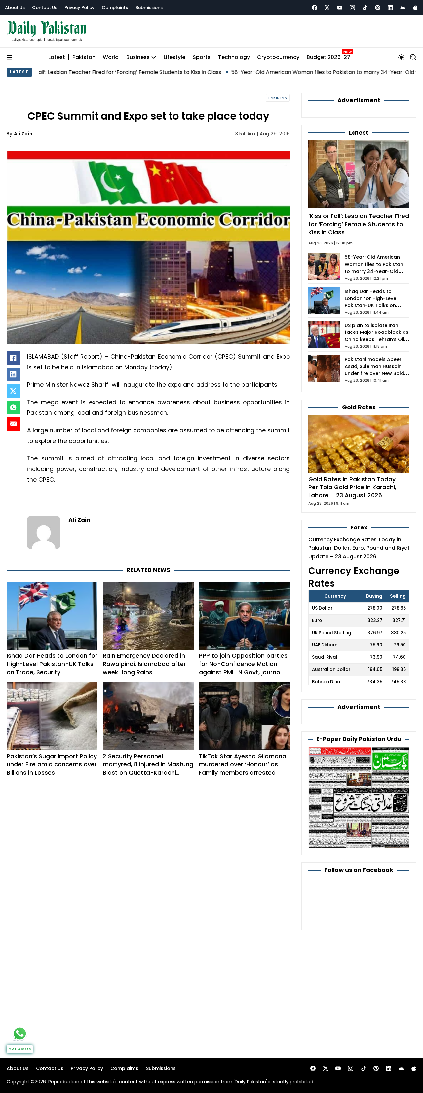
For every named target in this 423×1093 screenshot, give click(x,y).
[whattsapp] (20, 1033)
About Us (15, 7)
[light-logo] (48, 31)
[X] (13, 391)
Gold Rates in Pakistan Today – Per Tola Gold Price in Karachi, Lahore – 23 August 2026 (355, 487)
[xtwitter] (327, 7)
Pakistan (84, 57)
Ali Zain (23, 133)
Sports (202, 57)
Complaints (115, 7)
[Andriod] (402, 7)
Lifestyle (174, 57)
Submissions (149, 7)
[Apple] (415, 7)
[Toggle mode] (401, 57)
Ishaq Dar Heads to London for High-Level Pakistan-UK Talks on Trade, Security (52, 663)
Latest (56, 57)
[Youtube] (339, 7)
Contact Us (44, 7)
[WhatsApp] (13, 407)
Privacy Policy (79, 7)
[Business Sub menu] (153, 57)
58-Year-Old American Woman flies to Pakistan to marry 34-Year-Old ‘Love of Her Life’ (300, 72)
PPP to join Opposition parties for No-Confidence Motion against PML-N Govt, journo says (243, 667)
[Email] (13, 424)
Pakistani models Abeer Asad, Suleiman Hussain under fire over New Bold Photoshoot (374, 370)
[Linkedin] (390, 7)
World (111, 57)
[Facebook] (314, 7)
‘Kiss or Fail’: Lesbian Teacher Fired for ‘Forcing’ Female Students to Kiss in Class (358, 224)
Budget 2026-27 (328, 57)
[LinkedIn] (13, 374)
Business (138, 57)
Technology (234, 57)
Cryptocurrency (278, 57)
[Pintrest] (377, 7)
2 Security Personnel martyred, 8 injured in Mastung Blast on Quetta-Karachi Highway (148, 768)
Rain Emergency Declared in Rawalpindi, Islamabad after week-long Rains (144, 663)
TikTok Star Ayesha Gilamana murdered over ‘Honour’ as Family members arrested (242, 764)
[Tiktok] (365, 7)
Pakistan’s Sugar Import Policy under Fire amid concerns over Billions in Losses (52, 764)
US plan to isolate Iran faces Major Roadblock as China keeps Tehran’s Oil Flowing (376, 336)
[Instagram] (352, 7)
